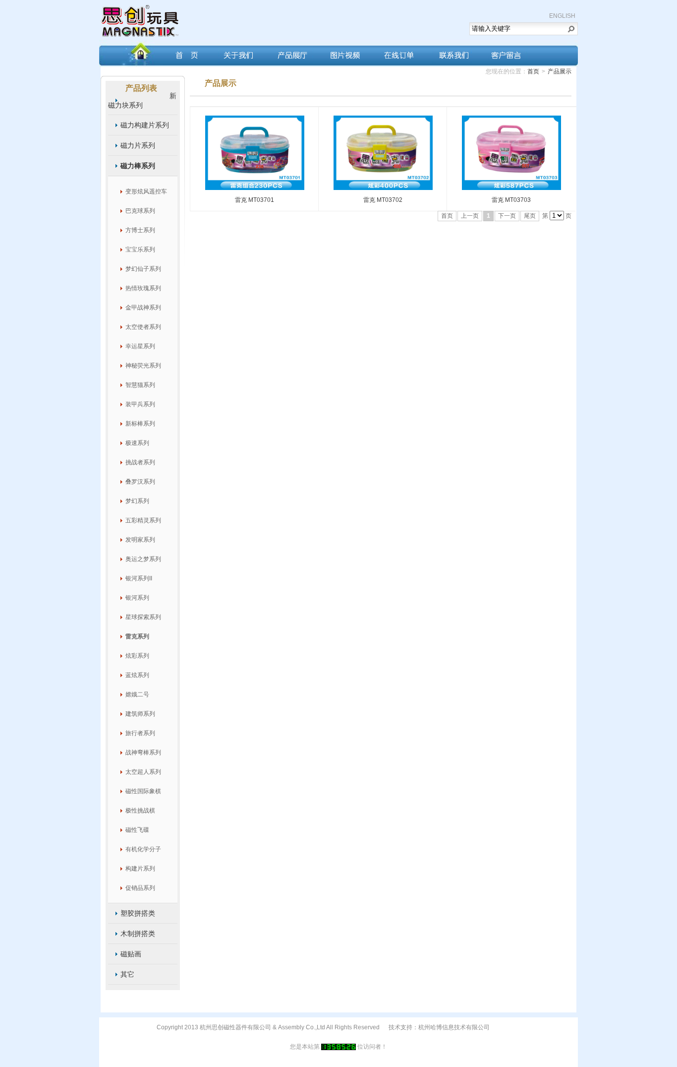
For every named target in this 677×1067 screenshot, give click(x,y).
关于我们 (236, 52)
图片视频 (344, 52)
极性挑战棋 (140, 810)
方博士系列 (140, 230)
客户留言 (506, 52)
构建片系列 (140, 868)
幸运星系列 (140, 346)
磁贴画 (130, 954)
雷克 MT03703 (511, 199)
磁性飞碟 (137, 829)
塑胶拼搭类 (137, 913)
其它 (127, 974)
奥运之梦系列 (143, 559)
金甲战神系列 (143, 307)
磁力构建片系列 (144, 125)
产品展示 (559, 71)
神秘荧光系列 (143, 365)
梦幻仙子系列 (143, 268)
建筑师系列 (140, 713)
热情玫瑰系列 (143, 288)
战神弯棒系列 (143, 752)
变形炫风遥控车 (146, 191)
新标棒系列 (140, 423)
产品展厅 (290, 52)
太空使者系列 (143, 326)
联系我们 (452, 52)
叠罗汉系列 (140, 481)
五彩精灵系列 (143, 520)
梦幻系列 (137, 501)
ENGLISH (562, 15)
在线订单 (398, 52)
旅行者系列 (140, 733)
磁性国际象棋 (143, 791)
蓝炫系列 (137, 675)
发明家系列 (140, 539)
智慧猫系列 (140, 384)
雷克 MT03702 (382, 199)
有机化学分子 (143, 849)
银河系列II (138, 578)
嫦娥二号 (137, 694)
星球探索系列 (143, 617)
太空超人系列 (143, 771)
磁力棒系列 (137, 166)
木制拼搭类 (137, 934)
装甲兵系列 (140, 404)
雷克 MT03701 (254, 199)
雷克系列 (137, 636)
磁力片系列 (137, 145)
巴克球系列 (140, 210)
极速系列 (137, 442)
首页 (182, 52)
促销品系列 (140, 887)
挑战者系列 (140, 462)
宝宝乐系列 (140, 249)
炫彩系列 (137, 655)
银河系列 (137, 597)
